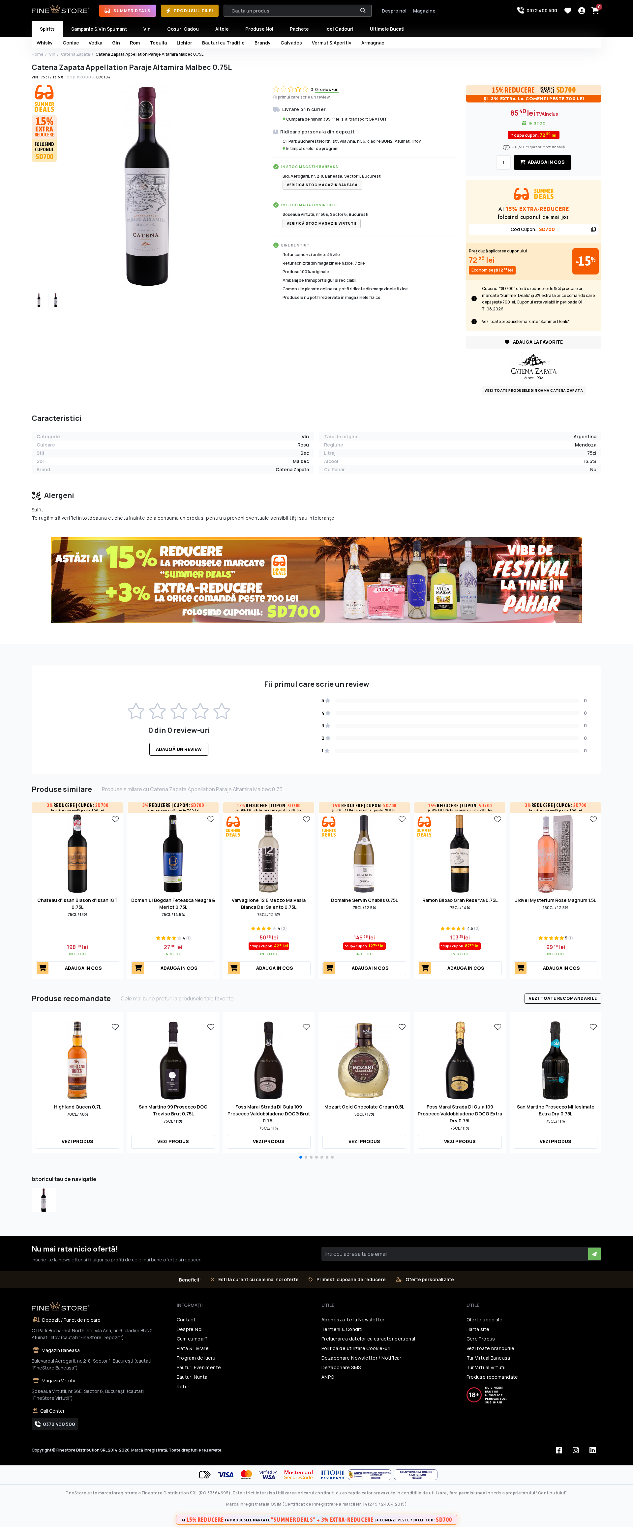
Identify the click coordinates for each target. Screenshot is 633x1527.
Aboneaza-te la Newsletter (353, 1319)
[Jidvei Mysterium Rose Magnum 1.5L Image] (555, 853)
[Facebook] (559, 1450)
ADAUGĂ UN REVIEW (179, 749)
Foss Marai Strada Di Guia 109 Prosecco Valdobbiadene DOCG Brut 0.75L (268, 1114)
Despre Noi (190, 1329)
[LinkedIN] (592, 1450)
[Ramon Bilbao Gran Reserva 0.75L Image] (459, 853)
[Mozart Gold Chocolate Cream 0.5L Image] (364, 1059)
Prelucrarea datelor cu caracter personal (368, 1339)
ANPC (327, 1377)
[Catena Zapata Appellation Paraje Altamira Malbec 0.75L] (44, 1200)
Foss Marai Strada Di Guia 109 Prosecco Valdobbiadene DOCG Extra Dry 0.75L (460, 1114)
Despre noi (394, 11)
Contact (186, 1319)
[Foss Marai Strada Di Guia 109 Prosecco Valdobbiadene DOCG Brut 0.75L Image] (268, 1059)
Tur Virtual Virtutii (486, 1367)
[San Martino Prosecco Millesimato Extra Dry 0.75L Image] (555, 1059)
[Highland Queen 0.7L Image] (77, 1059)
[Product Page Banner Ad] (316, 579)
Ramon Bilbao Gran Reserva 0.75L (459, 900)
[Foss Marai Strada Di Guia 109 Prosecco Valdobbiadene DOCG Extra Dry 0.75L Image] (459, 1059)
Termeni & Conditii (342, 1329)
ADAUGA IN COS (546, 162)
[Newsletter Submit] (594, 1254)
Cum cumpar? (192, 1339)
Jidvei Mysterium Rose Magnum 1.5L (555, 900)
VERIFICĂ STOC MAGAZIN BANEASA (322, 185)
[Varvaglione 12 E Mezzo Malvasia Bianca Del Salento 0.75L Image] (268, 853)
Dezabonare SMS (341, 1367)
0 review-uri (327, 89)
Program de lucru (196, 1358)
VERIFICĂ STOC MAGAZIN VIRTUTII (321, 223)
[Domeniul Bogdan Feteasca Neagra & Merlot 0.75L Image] (173, 853)
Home (38, 54)
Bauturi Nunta (192, 1377)
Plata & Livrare (193, 1348)
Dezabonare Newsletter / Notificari (362, 1358)
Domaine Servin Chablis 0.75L (364, 900)
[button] (300, 1157)
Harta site (478, 1329)
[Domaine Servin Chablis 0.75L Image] (364, 853)
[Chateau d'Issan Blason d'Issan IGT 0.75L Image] (77, 853)
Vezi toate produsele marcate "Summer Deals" (526, 321)
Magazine (424, 11)
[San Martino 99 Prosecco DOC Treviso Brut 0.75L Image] (173, 1059)
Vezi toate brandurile (491, 1348)
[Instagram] (575, 1450)
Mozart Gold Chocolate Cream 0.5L (364, 1107)
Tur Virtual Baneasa (488, 1358)
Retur (183, 1386)
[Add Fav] (115, 819)
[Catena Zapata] (533, 366)
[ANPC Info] (371, 1474)
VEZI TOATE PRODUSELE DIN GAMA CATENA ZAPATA (534, 390)
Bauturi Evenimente (199, 1367)
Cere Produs (481, 1339)
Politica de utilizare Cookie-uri (355, 1348)
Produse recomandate (492, 1377)
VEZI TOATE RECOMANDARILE (563, 998)
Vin (52, 54)
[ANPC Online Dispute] (415, 1474)
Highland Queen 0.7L (77, 1107)
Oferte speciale (485, 1319)
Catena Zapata (75, 54)
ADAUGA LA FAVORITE (537, 342)
